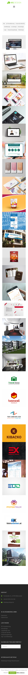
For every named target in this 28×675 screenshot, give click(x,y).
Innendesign (21, 26)
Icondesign (14, 26)
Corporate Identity (20, 23)
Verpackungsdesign (12, 29)
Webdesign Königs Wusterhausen (10, 660)
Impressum (4, 615)
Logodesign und (5, 630)
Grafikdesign (7, 26)
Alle (4, 23)
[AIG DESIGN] (14, 2)
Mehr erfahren (20, 672)
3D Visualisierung (10, 23)
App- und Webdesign (6, 636)
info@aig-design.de (8, 602)
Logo (5, 29)
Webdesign (21, 29)
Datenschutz (4, 617)
